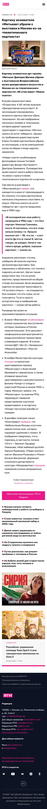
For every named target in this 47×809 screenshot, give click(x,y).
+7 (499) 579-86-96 (15, 716)
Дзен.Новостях (14, 745)
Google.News (10, 748)
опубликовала (36, 319)
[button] (44, 4)
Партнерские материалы (14, 732)
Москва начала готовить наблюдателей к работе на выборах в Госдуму (23, 509)
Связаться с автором (23, 483)
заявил (25, 188)
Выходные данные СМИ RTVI (14, 676)
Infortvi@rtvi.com (32, 719)
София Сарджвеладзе (23, 480)
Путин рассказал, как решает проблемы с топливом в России (19, 552)
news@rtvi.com (25, 723)
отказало (10, 361)
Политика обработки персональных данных (21, 684)
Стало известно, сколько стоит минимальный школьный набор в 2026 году (20, 521)
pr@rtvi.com (24, 726)
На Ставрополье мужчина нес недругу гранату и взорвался (20, 543)
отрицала (39, 465)
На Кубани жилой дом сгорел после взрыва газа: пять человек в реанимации (23, 563)
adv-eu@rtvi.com (24, 729)
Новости (7, 15)
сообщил (26, 421)
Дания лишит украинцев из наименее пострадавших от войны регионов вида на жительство (21, 533)
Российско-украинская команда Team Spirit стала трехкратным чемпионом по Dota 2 (22, 652)
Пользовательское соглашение (16, 680)
